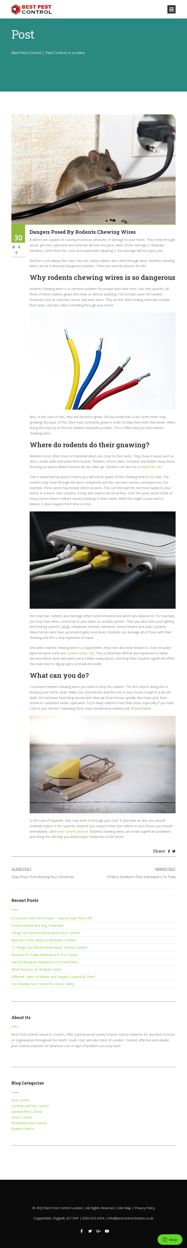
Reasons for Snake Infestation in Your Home (44, 955)
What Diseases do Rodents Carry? (36, 969)
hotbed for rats (151, 467)
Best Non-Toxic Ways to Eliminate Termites (43, 940)
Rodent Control (22, 1129)
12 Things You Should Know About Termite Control (49, 947)
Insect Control (21, 1117)
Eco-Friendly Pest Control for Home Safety (42, 984)
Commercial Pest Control (30, 1106)
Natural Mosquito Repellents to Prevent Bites (44, 962)
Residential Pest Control (29, 1123)
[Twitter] (174, 851)
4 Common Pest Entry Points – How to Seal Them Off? (51, 918)
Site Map (125, 1208)
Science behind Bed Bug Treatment (37, 925)
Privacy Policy (145, 1208)
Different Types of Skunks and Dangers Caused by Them (53, 976)
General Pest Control (26, 1111)
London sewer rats (80, 653)
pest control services (73, 831)
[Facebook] (169, 851)
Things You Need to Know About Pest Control (45, 933)
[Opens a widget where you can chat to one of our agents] (169, 1240)
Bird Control (20, 1100)
